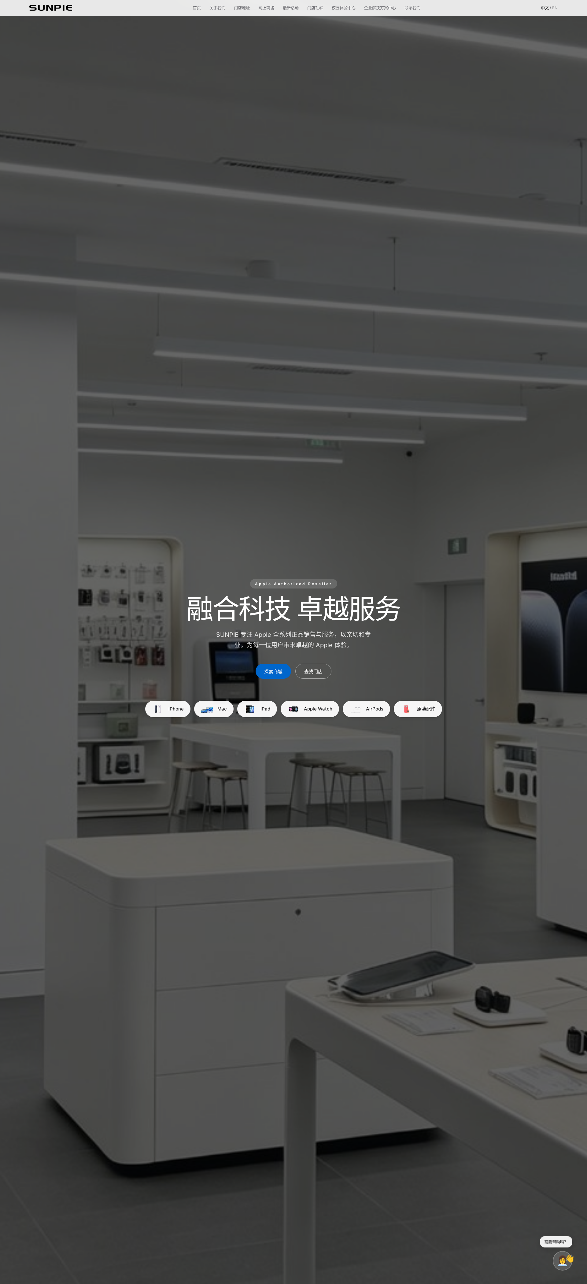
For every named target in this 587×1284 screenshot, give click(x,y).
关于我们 (217, 7)
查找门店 (313, 671)
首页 (197, 7)
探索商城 (273, 671)
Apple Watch (318, 709)
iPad (265, 709)
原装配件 (426, 709)
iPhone (176, 709)
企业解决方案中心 (380, 7)
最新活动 (291, 7)
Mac (222, 709)
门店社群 (315, 7)
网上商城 (266, 7)
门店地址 (242, 7)
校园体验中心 (344, 7)
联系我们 (412, 7)
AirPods (374, 709)
